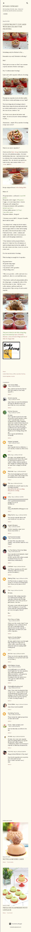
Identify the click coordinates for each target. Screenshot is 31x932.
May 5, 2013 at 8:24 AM (14, 551)
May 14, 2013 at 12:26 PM (20, 751)
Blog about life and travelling (16, 489)
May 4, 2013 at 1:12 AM (14, 443)
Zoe (10, 164)
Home (5, 14)
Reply (9, 394)
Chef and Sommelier (14, 537)
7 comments (10, 862)
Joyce (23, 162)
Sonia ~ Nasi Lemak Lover (16, 725)
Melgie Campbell (13, 441)
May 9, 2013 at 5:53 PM (14, 726)
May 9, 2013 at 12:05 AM (22, 704)
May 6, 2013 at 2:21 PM (14, 620)
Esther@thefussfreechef (15, 686)
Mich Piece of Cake (14, 619)
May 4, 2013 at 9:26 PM (14, 526)
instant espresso (7, 376)
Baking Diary (12, 578)
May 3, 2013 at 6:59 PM (14, 386)
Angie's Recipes (12, 525)
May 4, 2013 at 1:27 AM (16, 455)
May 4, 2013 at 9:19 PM (21, 515)
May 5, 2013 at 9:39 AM (19, 566)
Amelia (10, 736)
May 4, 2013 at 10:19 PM (14, 538)
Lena (4, 164)
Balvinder (11, 471)
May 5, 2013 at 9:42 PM (22, 578)
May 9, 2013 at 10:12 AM (14, 714)
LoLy (9, 497)
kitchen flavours (12, 411)
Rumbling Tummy (13, 713)
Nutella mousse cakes (13, 859)
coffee (14, 373)
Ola (9, 483)
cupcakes (18, 373)
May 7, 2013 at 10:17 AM (14, 688)
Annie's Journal (12, 398)
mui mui (10, 751)
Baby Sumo (11, 515)
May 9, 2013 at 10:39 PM (19, 736)
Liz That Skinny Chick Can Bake (17, 550)
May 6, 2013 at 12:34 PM (17, 590)
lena (9, 455)
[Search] (27, 2)
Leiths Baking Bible (20, 187)
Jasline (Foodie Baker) (14, 637)
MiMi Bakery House (14, 665)
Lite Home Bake (13, 385)
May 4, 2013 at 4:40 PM (17, 496)
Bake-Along (14, 152)
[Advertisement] (15, 805)
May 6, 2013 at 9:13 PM (14, 638)
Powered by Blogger (17, 923)
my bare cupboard (10, 6)
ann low (10, 653)
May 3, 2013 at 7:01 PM (14, 399)
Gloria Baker (11, 704)
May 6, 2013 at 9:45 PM (19, 653)
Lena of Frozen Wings (14, 336)
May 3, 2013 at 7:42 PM (14, 412)
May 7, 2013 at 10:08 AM (15, 667)
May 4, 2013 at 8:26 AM (20, 471)
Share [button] (4, 371)
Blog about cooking (13, 490)
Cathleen (10, 566)
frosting (23, 373)
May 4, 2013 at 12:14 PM (16, 483)
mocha (13, 376)
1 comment (9, 913)
